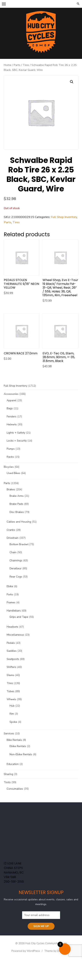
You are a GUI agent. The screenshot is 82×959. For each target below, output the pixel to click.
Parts (17, 65)
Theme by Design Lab (57, 951)
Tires (26, 65)
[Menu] (4, 4)
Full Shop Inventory (64, 217)
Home (7, 65)
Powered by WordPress (25, 951)
